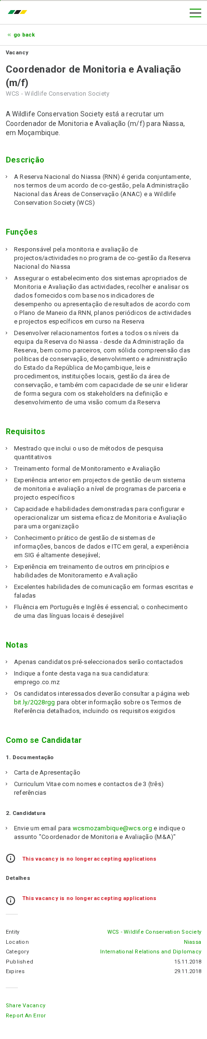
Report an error (26, 1016)
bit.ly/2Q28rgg (34, 702)
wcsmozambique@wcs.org (112, 828)
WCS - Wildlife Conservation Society (154, 932)
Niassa (192, 942)
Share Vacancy (25, 1005)
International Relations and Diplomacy (150, 952)
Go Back (24, 35)
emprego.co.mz (20, 13)
